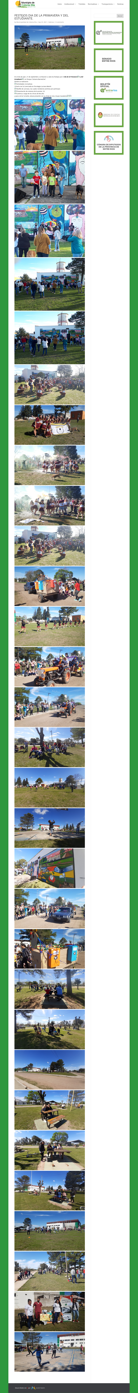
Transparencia (107, 4)
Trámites (81, 4)
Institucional (69, 4)
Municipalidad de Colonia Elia (26, 22)
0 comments (60, 22)
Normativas (92, 4)
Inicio (60, 4)
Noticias (120, 4)
